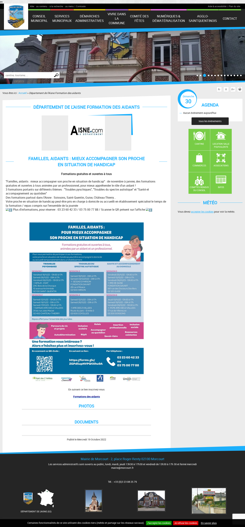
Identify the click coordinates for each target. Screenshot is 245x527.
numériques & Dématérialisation (168, 18)
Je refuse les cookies (185, 523)
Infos (221, 187)
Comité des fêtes (139, 18)
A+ (233, 89)
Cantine (199, 143)
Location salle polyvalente (221, 145)
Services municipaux (62, 18)
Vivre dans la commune (117, 18)
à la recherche (56, 6)
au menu (69, 6)
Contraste (81, 6)
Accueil (22, 93)
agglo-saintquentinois (203, 18)
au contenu (41, 6)
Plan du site (234, 6)
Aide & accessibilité (217, 6)
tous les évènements (210, 121)
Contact (230, 18)
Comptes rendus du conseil (199, 189)
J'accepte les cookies (159, 523)
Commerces (199, 165)
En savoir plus (209, 523)
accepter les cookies (202, 211)
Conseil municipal (39, 18)
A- (219, 89)
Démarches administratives (89, 18)
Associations (221, 165)
